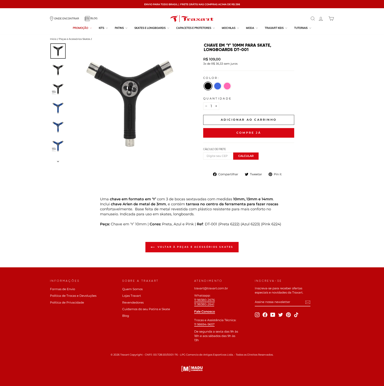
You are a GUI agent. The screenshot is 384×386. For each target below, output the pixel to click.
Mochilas (229, 27)
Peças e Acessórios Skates (74, 38)
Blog (125, 316)
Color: (211, 78)
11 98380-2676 (204, 300)
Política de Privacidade (67, 302)
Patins (119, 27)
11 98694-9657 (204, 324)
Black (208, 86)
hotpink (227, 86)
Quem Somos (132, 289)
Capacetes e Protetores (194, 27)
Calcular (246, 156)
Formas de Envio (62, 289)
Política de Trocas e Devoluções (73, 296)
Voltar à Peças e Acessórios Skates (194, 246)
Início (53, 38)
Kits (102, 27)
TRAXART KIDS (274, 27)
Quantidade (217, 98)
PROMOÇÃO (81, 27)
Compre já (248, 132)
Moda (250, 27)
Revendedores (133, 302)
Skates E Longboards (150, 27)
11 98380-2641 (204, 304)
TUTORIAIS (301, 27)
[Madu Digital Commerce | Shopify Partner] (192, 369)
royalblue (218, 86)
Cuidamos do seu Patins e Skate (146, 309)
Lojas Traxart (131, 296)
